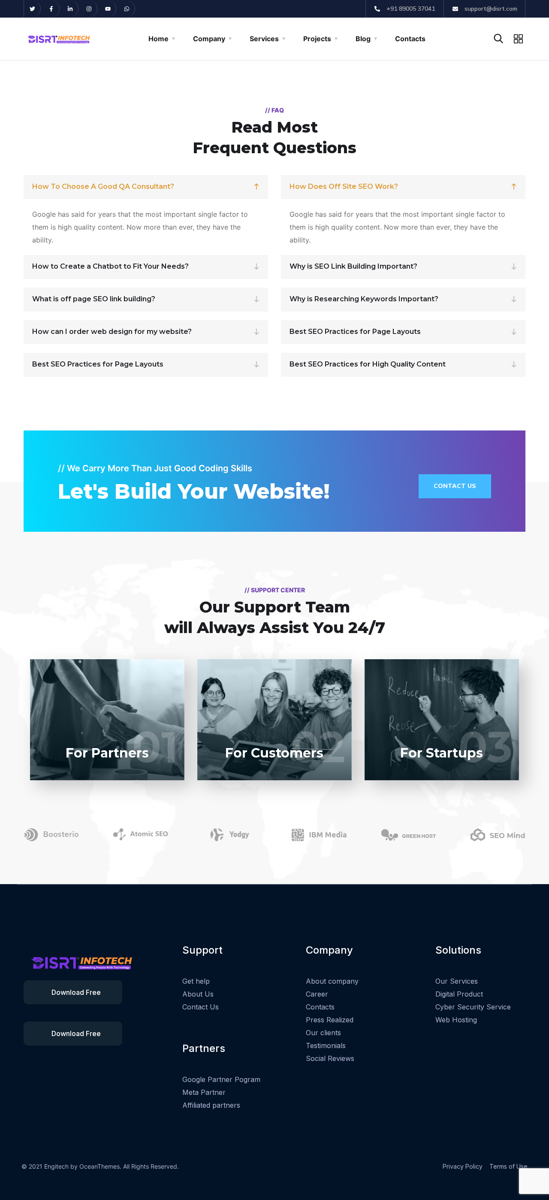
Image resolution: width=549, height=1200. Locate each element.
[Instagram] (89, 8)
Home (158, 38)
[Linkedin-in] (70, 8)
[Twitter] (32, 8)
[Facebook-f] (51, 8)
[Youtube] (108, 8)
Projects (317, 38)
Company (209, 38)
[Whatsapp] (126, 8)
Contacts (410, 38)
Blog (363, 38)
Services (264, 38)
